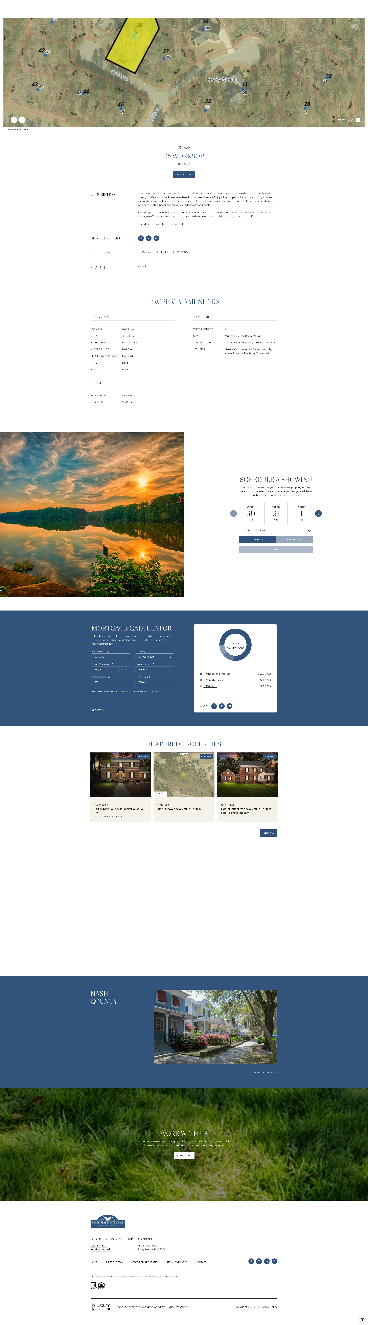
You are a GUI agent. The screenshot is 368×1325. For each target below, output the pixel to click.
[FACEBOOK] (251, 1261)
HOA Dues (142, 677)
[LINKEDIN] (267, 1261)
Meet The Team (115, 1262)
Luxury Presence (176, 1307)
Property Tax (143, 664)
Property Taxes (214, 680)
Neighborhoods (177, 1262)
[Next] (318, 513)
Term (139, 651)
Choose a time (256, 530)
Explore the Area (265, 1072)
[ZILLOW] (274, 1261)
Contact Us (203, 1262)
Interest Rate (99, 677)
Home (94, 1262)
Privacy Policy (268, 1307)
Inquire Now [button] (184, 174)
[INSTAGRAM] (259, 1261)
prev (14, 119)
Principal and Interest (217, 673)
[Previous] (233, 513)
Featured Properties (145, 1262)
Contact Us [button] (184, 1155)
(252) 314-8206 (99, 1245)
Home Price (98, 651)
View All (269, 833)
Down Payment (101, 664)
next (21, 119)
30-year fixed (146, 656)
